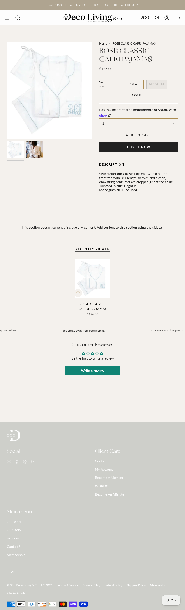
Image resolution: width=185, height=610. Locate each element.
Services (13, 538)
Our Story (14, 530)
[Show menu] (6, 17)
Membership (16, 555)
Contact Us (15, 546)
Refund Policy (113, 585)
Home (103, 43)
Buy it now (138, 147)
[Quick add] (78, 293)
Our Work (14, 522)
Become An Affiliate (109, 494)
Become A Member (109, 478)
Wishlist (101, 486)
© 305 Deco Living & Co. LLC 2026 (30, 585)
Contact (100, 461)
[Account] (167, 17)
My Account (104, 469)
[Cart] (177, 17)
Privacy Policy (91, 585)
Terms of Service (67, 585)
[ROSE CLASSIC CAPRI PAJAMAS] (92, 278)
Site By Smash (16, 593)
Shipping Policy (136, 585)
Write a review (92, 370)
